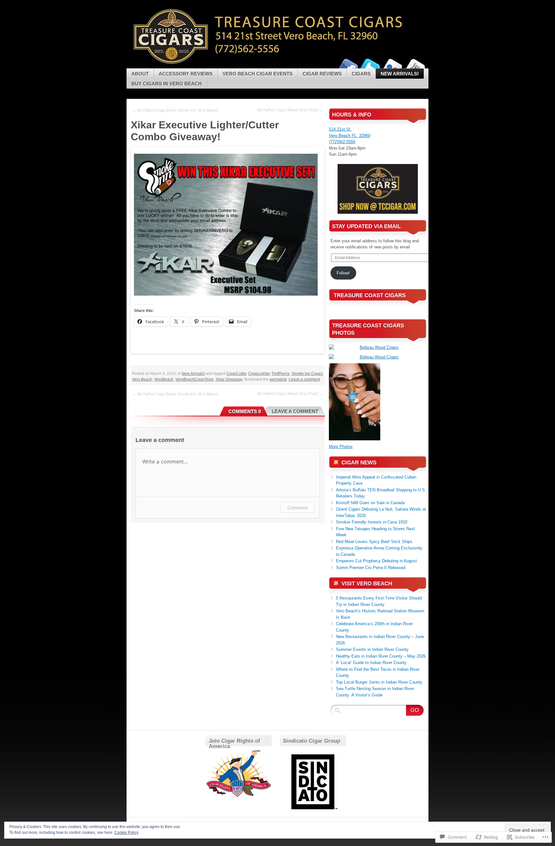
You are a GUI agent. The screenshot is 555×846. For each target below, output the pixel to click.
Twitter (370, 66)
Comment (297, 507)
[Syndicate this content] (336, 463)
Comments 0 (244, 411)
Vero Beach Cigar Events (258, 73)
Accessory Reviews (186, 73)
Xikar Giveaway (229, 379)
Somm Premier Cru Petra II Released (370, 567)
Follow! (343, 273)
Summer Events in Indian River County (372, 649)
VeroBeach (163, 379)
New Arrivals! (400, 73)
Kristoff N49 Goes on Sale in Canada (370, 502)
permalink (278, 379)
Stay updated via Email (366, 226)
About (140, 73)
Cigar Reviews (322, 73)
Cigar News (358, 463)
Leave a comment (304, 379)
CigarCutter (236, 373)
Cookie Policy (126, 832)
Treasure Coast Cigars (370, 295)
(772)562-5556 (342, 141)
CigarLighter (259, 373)
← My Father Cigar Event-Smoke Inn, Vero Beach (175, 110)
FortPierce (281, 373)
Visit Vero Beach (366, 584)
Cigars (361, 73)
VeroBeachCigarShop (194, 379)
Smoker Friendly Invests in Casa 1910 (371, 522)
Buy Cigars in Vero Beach (166, 83)
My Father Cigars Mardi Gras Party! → (290, 110)
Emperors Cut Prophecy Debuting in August (376, 560)
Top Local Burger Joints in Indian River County (379, 682)
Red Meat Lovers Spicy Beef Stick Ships (374, 541)
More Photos (341, 446)
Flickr (392, 66)
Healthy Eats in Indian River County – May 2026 (381, 656)
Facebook (347, 66)
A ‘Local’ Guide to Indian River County (371, 662)
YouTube (415, 66)
